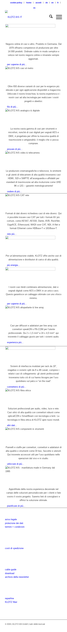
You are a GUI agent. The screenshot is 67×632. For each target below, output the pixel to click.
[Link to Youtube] (54, 627)
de (47, 3)
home (28, 3)
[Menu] (57, 17)
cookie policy (16, 3)
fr (58, 3)
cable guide (10, 569)
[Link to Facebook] (44, 627)
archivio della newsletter (17, 577)
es (34, 8)
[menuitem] (16, 2)
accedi (38, 3)
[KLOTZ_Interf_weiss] (28, 17)
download (9, 573)
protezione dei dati (14, 523)
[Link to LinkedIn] (59, 627)
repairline (9, 598)
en (52, 3)
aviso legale (11, 519)
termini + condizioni (14, 527)
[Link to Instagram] (49, 627)
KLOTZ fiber (11, 602)
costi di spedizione (14, 548)
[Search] (49, 17)
